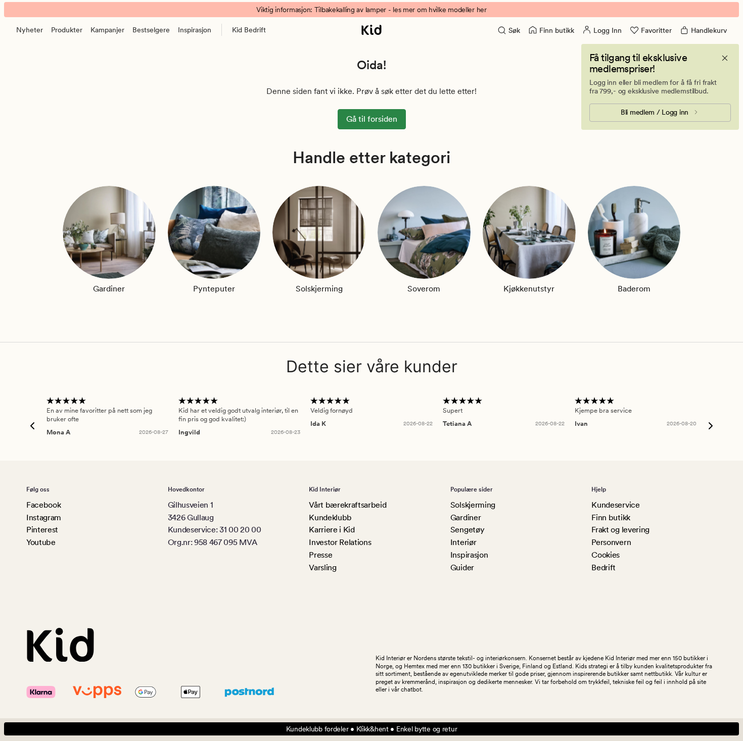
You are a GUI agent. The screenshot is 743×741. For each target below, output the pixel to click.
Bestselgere (151, 30)
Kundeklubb (330, 517)
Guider (462, 567)
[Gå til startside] (371, 30)
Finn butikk (610, 517)
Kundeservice (615, 505)
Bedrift (603, 567)
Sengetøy (467, 529)
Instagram (43, 517)
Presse (320, 555)
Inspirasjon (194, 30)
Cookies (605, 555)
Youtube (41, 542)
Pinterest (42, 529)
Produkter (66, 30)
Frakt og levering (620, 529)
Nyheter (29, 30)
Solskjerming (472, 505)
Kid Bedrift (249, 30)
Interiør (463, 542)
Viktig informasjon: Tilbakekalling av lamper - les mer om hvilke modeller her (371, 9)
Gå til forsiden (371, 119)
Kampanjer (107, 30)
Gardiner (465, 517)
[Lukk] (725, 58)
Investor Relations (340, 542)
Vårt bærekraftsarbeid (347, 505)
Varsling (322, 567)
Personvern (611, 542)
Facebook (43, 505)
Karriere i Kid (332, 529)
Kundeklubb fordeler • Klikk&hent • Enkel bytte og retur (371, 729)
